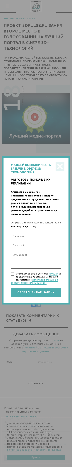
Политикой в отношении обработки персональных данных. (34, 281)
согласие (53, 274)
